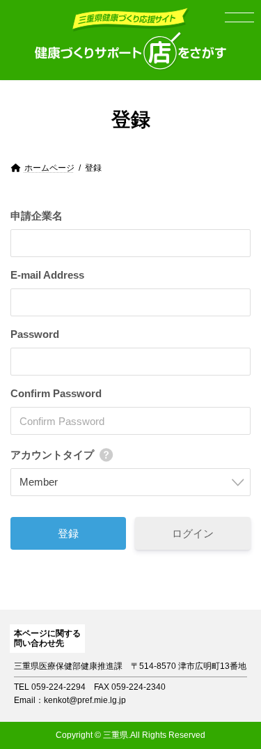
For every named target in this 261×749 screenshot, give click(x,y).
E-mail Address (47, 275)
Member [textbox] (38, 482)
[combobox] (130, 482)
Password (34, 334)
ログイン (193, 533)
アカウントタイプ (52, 455)
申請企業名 (36, 216)
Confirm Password (56, 393)
